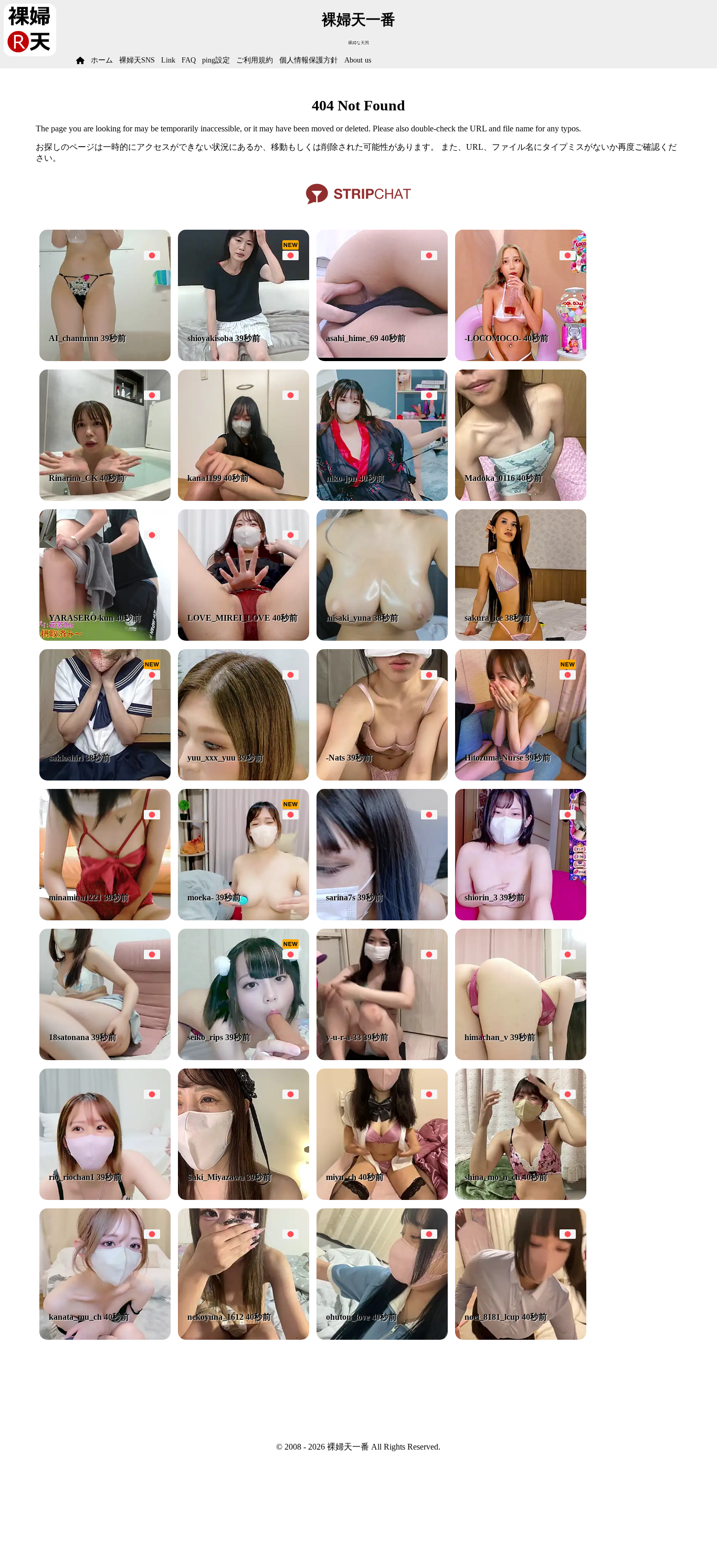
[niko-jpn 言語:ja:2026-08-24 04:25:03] (382, 498)
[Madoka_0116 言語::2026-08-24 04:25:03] (520, 498)
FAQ (189, 60)
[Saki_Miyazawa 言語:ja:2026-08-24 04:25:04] (243, 1197)
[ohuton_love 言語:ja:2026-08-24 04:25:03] (382, 1336)
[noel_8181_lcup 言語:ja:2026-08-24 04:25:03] (520, 1336)
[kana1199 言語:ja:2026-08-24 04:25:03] (243, 498)
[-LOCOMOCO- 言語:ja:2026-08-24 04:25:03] (520, 358)
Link (168, 60)
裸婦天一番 (358, 20)
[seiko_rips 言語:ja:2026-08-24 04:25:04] (243, 1057)
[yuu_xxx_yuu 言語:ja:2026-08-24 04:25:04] (243, 777)
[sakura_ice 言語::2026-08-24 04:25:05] (520, 637)
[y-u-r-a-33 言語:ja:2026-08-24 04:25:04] (382, 1057)
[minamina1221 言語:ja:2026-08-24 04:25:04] (105, 917)
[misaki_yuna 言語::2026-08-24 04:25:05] (382, 637)
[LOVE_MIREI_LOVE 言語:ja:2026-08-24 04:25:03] (243, 637)
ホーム (102, 60)
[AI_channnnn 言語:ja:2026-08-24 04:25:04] (105, 358)
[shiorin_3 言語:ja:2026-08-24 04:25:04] (520, 917)
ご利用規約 (254, 60)
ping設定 (216, 60)
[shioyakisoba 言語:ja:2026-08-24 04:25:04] (243, 358)
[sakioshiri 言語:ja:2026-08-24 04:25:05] (105, 777)
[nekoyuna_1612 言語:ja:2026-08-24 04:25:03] (243, 1336)
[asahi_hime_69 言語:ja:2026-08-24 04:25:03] (382, 358)
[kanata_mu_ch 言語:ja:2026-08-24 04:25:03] (105, 1336)
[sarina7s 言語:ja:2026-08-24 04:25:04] (382, 917)
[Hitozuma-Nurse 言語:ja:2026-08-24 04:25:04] (520, 777)
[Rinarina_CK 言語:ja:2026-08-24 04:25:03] (105, 498)
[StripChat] (358, 208)
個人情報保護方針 (308, 60)
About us (357, 60)
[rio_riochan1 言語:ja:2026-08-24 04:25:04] (105, 1197)
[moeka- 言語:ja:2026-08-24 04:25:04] (243, 917)
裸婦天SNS (137, 60)
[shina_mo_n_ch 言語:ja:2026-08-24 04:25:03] (520, 1197)
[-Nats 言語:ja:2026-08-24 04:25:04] (382, 777)
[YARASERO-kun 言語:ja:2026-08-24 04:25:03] (105, 637)
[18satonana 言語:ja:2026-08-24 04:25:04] (105, 1057)
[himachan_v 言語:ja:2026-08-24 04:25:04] (520, 1057)
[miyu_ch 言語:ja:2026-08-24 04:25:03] (382, 1197)
